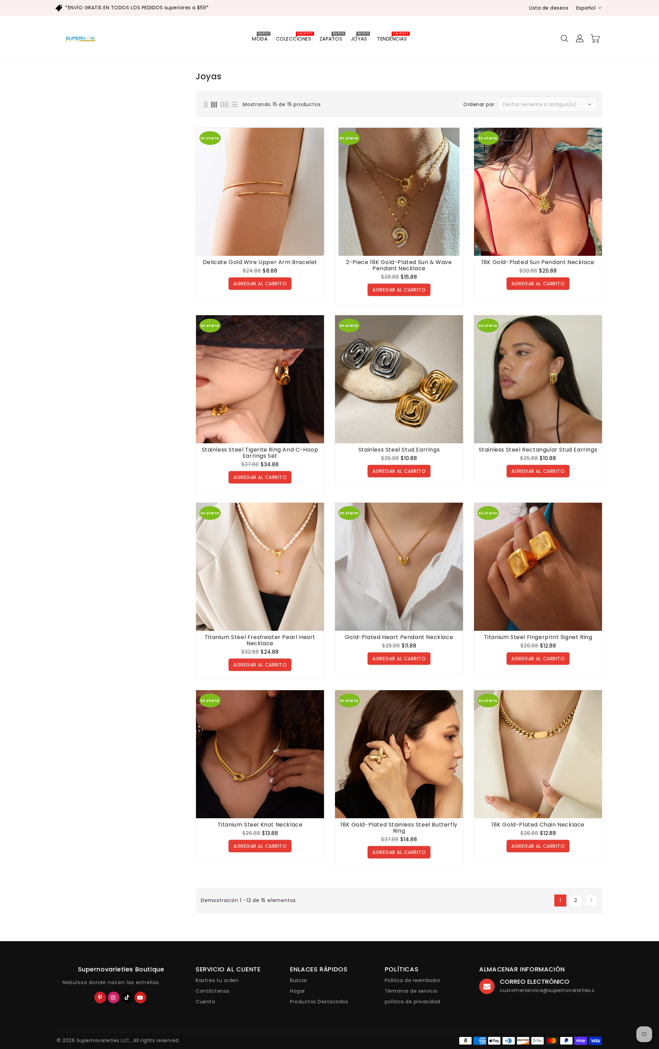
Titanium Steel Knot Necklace (260, 825)
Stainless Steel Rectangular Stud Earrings (538, 450)
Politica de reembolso (412, 980)
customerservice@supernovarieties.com (552, 990)
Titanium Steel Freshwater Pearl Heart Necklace (260, 640)
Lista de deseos (549, 7)
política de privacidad (412, 1001)
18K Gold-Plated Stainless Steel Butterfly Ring (399, 828)
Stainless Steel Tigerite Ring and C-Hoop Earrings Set (260, 453)
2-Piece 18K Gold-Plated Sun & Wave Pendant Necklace (399, 265)
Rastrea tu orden (217, 980)
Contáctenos (213, 991)
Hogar (297, 991)
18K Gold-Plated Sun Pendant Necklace (538, 262)
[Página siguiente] (591, 900)
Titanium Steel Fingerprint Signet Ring (538, 637)
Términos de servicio (411, 991)
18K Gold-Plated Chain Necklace (538, 825)
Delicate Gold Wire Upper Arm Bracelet (260, 262)
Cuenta (205, 1001)
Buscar (298, 980)
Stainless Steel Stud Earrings (399, 450)
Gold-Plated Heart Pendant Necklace (399, 637)
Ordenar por (479, 104)
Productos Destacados (319, 1001)
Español (586, 7)
